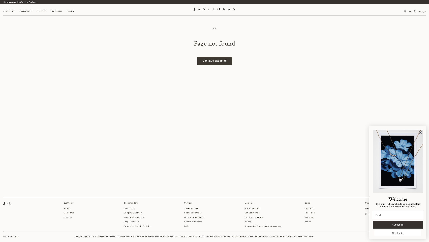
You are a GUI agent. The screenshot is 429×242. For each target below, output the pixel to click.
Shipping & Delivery (133, 213)
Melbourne (69, 213)
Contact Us (129, 208)
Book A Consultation (194, 217)
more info (249, 203)
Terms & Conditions (254, 217)
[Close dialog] (420, 132)
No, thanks (398, 233)
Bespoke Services (193, 213)
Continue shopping (214, 60)
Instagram (309, 208)
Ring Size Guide (131, 222)
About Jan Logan (253, 208)
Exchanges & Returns (134, 217)
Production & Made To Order (137, 226)
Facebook (310, 213)
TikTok (308, 222)
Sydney (67, 208)
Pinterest (309, 217)
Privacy (248, 222)
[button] (9, 11)
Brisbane (68, 217)
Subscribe (398, 224)
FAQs (186, 226)
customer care (131, 203)
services (188, 203)
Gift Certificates (252, 213)
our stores (68, 203)
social (308, 203)
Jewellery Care (191, 208)
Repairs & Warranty (193, 222)
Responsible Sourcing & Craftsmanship (263, 226)
